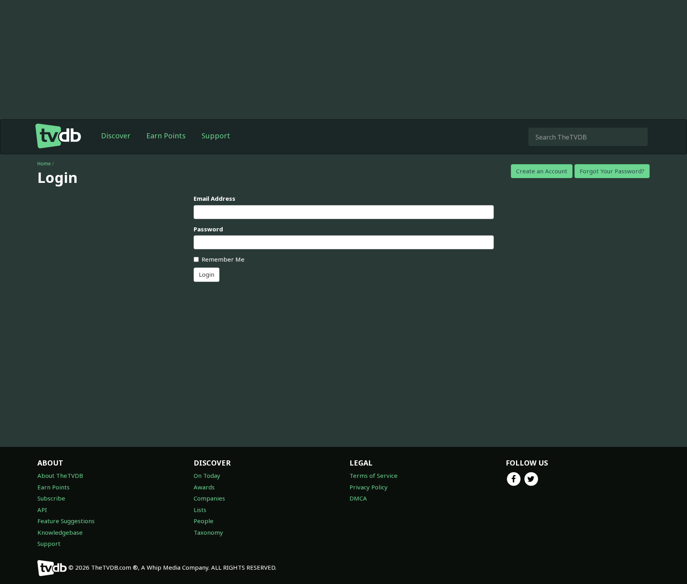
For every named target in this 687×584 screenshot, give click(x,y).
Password (208, 229)
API (42, 510)
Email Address (214, 198)
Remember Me (223, 259)
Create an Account (541, 171)
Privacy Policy (368, 487)
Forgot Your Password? (612, 171)
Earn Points (166, 135)
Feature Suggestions (66, 521)
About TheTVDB (60, 475)
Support (216, 135)
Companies (209, 498)
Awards (204, 487)
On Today (207, 475)
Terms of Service (373, 475)
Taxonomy (208, 532)
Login (206, 274)
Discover (115, 135)
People (203, 521)
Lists (200, 510)
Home (44, 163)
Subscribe (51, 498)
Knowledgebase (60, 532)
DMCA (358, 498)
